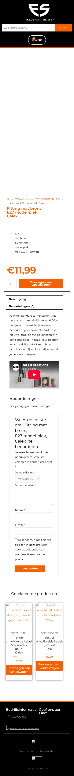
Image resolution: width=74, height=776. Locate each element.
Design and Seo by (37, 768)
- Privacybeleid (16, 716)
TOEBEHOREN (45, 199)
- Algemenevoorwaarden (22, 726)
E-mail (20, 524)
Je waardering (25, 472)
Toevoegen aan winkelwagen (41, 283)
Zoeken (63, 27)
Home (10, 199)
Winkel (20, 199)
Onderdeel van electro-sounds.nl (37, 751)
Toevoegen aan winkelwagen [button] (19, 670)
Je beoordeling (25, 485)
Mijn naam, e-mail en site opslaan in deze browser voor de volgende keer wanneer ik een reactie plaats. (33, 549)
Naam (20, 510)
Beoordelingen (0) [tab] (21, 306)
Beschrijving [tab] (17, 299)
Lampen (30, 199)
